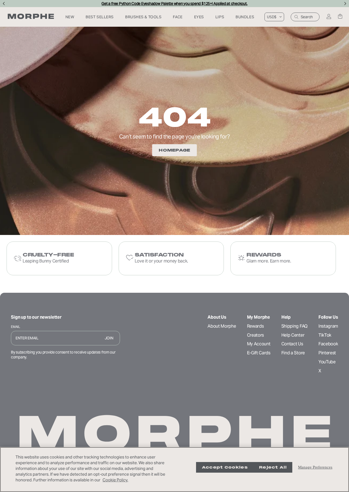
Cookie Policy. (115, 479)
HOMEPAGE (174, 150)
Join (109, 338)
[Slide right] (345, 3)
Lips (219, 16)
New (69, 16)
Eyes (199, 16)
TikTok (324, 335)
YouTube (327, 362)
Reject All (273, 467)
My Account (258, 344)
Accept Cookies (225, 467)
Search (307, 16)
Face (177, 16)
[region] (174, 469)
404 (174, 117)
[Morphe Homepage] (31, 17)
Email (15, 327)
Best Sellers (100, 16)
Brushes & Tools (143, 16)
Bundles (245, 16)
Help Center (292, 335)
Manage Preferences (315, 467)
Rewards (255, 326)
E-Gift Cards (258, 353)
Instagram (328, 326)
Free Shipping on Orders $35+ (174, 3)
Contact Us (292, 344)
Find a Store (293, 353)
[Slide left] (3, 3)
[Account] (328, 17)
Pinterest (327, 353)
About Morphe (221, 326)
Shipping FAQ (294, 326)
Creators (255, 335)
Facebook (328, 344)
